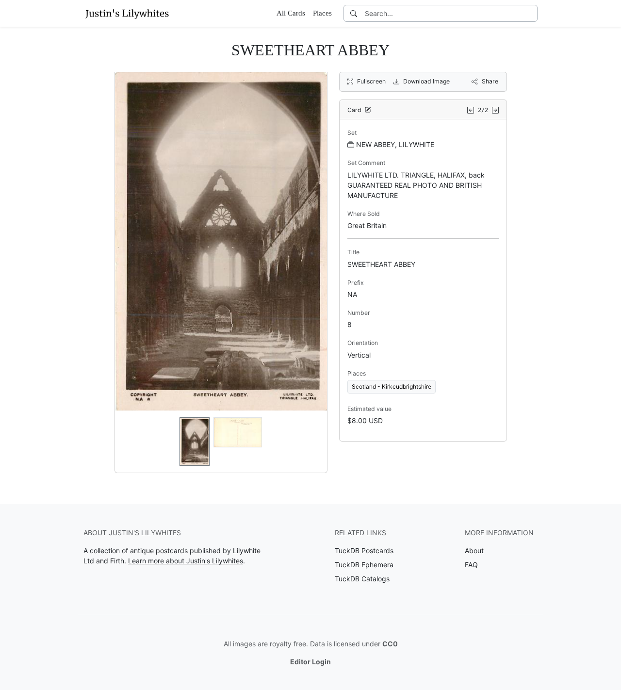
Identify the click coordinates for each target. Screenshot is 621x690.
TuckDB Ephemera (364, 564)
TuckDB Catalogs (362, 579)
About (474, 550)
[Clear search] (530, 13)
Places (322, 13)
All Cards (291, 13)
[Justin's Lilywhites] (127, 13)
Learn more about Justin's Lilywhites (185, 561)
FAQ (471, 564)
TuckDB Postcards (364, 550)
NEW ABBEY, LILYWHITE (395, 144)
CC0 (390, 644)
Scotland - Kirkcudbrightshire (391, 386)
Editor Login (310, 661)
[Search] (353, 13)
